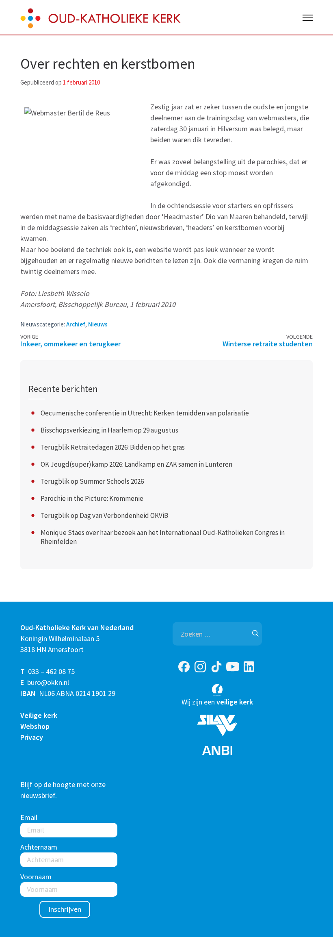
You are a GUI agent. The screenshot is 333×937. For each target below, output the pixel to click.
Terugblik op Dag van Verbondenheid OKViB (104, 515)
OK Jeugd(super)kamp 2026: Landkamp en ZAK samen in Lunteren (136, 464)
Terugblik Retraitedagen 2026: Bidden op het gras (113, 447)
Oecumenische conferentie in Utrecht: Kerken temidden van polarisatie (145, 413)
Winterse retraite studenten (268, 343)
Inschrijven (64, 909)
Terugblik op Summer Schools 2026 (92, 481)
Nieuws (98, 324)
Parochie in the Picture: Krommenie (92, 498)
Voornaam (36, 876)
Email (28, 817)
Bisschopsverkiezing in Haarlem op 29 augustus (109, 430)
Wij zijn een (217, 702)
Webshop (35, 726)
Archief (75, 324)
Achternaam (38, 847)
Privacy (31, 737)
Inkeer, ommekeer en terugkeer (70, 343)
